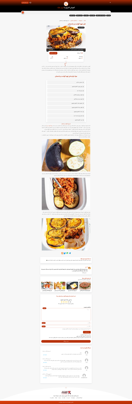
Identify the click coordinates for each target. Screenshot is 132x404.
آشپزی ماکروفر (72, 15)
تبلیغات (56, 397)
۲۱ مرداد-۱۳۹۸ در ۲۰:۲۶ (47, 359)
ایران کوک (60, 7)
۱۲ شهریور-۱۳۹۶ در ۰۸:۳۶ (46, 374)
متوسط (80, 20)
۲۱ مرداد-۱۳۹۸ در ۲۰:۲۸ (47, 351)
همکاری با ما (52, 397)
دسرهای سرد (86, 15)
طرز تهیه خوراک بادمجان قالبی (85, 290)
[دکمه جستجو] (23, 12)
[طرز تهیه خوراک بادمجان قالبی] (85, 289)
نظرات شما (63, 397)
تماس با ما (68, 397)
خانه (85, 20)
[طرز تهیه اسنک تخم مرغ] (72, 289)
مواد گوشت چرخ (49, 125)
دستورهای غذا (73, 397)
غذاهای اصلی (80, 49)
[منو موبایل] (110, 2)
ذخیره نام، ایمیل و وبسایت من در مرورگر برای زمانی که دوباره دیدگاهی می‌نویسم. (76, 329)
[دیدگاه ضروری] (65, 319)
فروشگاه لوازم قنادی (79, 397)
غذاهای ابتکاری (73, 20)
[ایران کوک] (66, 4)
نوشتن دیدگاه (54, 53)
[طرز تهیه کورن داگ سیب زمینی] (59, 289)
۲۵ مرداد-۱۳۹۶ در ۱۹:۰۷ (47, 366)
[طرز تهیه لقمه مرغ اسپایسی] (47, 289)
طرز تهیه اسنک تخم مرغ (72, 290)
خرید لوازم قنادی (25, 2)
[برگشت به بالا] (66, 387)
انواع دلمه (108, 15)
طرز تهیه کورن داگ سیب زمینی (59, 290)
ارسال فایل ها (87, 332)
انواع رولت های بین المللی (100, 15)
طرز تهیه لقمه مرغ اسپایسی (47, 290)
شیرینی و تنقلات (79, 15)
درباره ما (59, 397)
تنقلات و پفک (92, 15)
